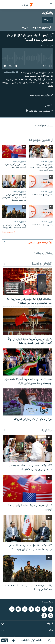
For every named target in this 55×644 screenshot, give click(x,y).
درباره (25, 27)
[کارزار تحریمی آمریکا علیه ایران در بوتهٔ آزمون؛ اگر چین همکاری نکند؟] (27, 321)
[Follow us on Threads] (44, 615)
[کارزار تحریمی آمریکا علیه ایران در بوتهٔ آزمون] (14, 151)
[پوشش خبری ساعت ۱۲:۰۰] (41, 181)
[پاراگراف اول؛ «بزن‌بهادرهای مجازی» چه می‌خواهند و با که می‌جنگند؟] (27, 281)
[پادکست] (13, 640)
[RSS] (44, 609)
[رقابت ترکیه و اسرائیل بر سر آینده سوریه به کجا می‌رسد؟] (14, 211)
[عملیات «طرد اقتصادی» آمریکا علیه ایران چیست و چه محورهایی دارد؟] (27, 362)
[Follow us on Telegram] (31, 609)
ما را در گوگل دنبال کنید (31, 640)
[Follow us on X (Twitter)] (24, 609)
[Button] (49, 106)
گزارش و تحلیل (41, 264)
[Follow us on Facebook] (37, 609)
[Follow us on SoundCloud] (12, 609)
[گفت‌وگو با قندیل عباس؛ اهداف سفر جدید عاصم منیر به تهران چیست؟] (14, 181)
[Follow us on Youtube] (18, 609)
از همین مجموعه (41, 27)
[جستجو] (49, 640)
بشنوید (46, 430)
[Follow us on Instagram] (50, 615)
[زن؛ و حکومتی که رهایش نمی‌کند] (27, 401)
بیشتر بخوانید (45, 126)
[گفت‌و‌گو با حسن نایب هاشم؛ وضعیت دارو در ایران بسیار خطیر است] (41, 151)
